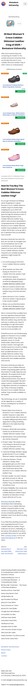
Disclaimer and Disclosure (10, 647)
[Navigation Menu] (25, 4)
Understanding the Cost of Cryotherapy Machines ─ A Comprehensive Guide (10, 580)
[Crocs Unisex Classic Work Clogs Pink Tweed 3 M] (14, 157)
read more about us (8, 538)
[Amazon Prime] (23, 89)
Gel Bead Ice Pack (7, 624)
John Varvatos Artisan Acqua (11, 630)
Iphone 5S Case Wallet (9, 609)
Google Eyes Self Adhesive (10, 611)
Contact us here (10, 536)
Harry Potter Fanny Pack (9, 639)
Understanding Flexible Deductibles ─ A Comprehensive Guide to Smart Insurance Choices (14, 572)
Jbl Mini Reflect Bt (7, 596)
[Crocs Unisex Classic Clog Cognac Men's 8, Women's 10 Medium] (14, 131)
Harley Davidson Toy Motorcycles (13, 636)
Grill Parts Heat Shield (8, 618)
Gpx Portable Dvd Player (9, 599)
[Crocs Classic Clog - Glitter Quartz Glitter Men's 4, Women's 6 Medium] (14, 105)
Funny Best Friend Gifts (9, 620)
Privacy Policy (6, 650)
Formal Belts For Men (8, 614)
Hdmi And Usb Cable (8, 633)
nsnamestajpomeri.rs (16, 685)
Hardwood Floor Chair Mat (10, 590)
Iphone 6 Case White (8, 602)
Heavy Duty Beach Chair (9, 593)
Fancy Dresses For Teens (9, 605)
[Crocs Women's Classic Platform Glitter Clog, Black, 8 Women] (14, 79)
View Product (21, 91)
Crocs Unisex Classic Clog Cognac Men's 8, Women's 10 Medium (13, 140)
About (3, 653)
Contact (4, 656)
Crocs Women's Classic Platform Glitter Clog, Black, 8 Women (13, 86)
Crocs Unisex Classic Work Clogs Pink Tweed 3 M (13, 166)
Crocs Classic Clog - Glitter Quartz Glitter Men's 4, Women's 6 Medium (14, 114)
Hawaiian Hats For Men (9, 627)
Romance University (8, 502)
